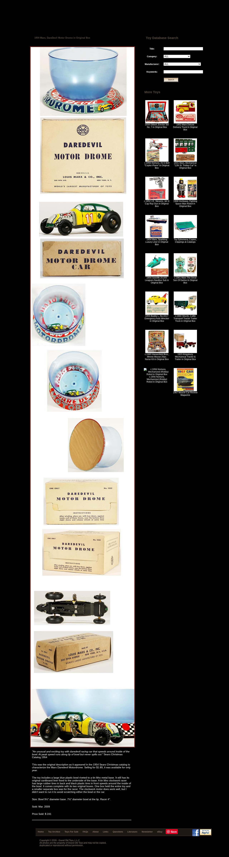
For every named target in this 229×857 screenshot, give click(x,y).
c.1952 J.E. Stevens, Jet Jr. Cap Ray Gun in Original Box (157, 203)
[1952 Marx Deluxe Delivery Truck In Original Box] (185, 122)
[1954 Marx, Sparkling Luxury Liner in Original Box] (157, 237)
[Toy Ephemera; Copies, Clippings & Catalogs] (185, 237)
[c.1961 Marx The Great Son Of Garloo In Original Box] (185, 276)
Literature (132, 832)
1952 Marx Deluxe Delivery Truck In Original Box (185, 127)
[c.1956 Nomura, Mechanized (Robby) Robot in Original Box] (157, 374)
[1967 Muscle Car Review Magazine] (185, 390)
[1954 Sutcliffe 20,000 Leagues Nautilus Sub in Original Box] (157, 276)
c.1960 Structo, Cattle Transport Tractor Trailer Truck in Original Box (185, 318)
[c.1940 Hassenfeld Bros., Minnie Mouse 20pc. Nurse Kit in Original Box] (157, 352)
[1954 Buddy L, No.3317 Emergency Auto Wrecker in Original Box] (157, 314)
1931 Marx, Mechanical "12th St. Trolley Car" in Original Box (185, 165)
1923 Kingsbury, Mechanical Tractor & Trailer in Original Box (185, 357)
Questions (118, 832)
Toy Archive (54, 832)
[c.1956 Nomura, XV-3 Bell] (157, 161)
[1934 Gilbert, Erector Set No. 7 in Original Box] (157, 122)
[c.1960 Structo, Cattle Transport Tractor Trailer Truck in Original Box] (185, 314)
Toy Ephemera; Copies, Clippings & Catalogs (185, 240)
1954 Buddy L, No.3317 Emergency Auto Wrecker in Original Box (157, 318)
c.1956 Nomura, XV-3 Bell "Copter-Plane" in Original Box (156, 165)
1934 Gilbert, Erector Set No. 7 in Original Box (157, 125)
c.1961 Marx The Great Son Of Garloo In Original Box (185, 280)
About (95, 832)
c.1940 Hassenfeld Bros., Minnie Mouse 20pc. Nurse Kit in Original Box (157, 357)
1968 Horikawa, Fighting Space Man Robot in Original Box (185, 203)
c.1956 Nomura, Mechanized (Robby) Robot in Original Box (157, 379)
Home (41, 832)
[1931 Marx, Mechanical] (185, 161)
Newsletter (147, 832)
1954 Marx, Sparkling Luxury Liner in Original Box (156, 242)
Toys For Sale (71, 832)
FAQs (85, 832)
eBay (159, 832)
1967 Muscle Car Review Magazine (185, 393)
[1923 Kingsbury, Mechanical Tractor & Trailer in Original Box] (185, 352)
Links (105, 832)
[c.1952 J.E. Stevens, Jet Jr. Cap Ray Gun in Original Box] (157, 199)
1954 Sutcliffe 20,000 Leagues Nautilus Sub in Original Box (157, 280)
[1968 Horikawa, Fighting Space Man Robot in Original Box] (185, 199)
